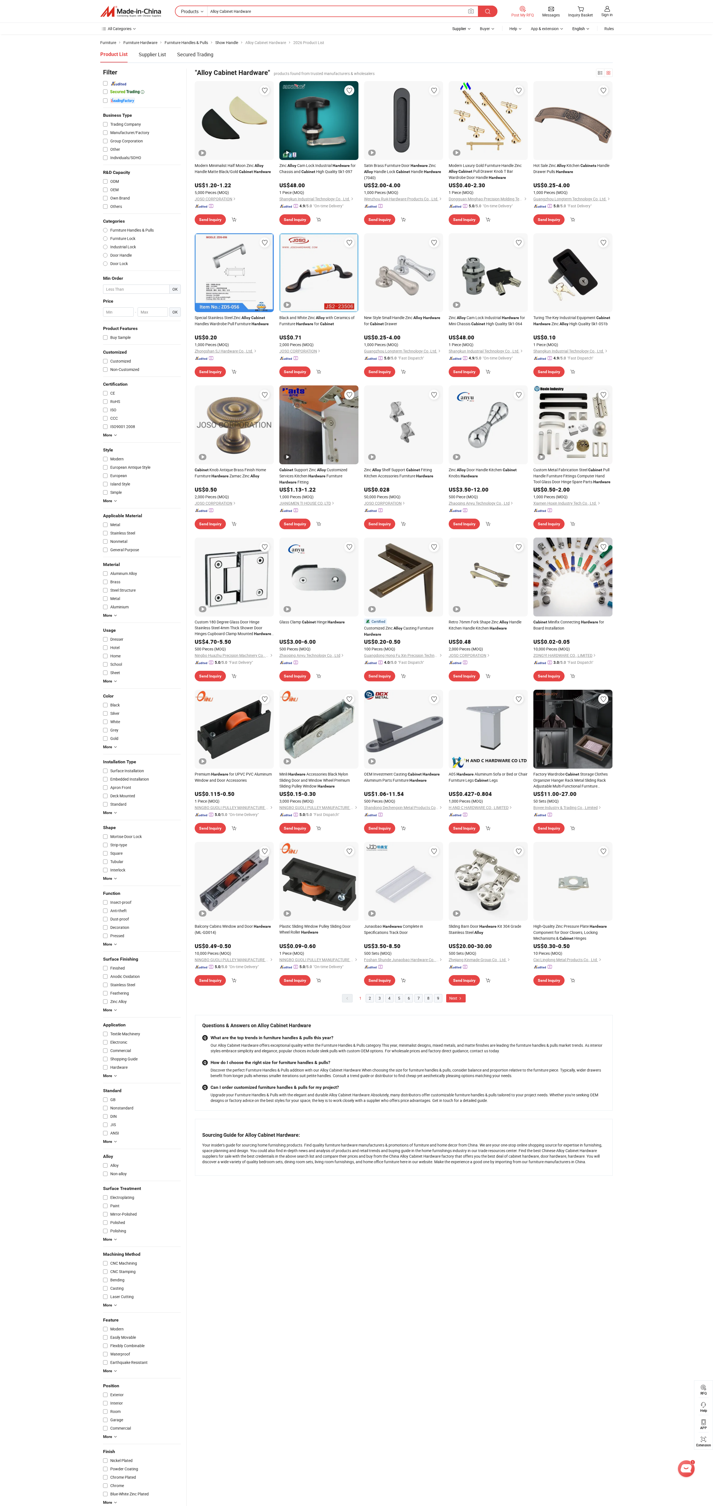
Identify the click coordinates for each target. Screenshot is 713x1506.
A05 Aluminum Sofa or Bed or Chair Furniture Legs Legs (488, 777)
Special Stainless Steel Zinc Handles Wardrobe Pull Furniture (232, 320)
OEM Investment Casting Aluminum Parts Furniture (402, 777)
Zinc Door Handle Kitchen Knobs (483, 472)
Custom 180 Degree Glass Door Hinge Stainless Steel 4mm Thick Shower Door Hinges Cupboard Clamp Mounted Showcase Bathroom (233, 628)
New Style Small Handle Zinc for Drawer (402, 320)
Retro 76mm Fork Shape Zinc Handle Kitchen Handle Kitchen (485, 625)
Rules (609, 28)
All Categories (119, 28)
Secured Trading (195, 54)
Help (513, 28)
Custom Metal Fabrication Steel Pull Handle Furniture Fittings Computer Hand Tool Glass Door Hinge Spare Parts (572, 475)
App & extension (545, 28)
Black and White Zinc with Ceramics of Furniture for (317, 320)
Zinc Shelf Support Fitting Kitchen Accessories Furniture (398, 472)
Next (453, 998)
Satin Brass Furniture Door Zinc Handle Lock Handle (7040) (402, 171)
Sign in (607, 14)
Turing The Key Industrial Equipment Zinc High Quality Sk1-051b (571, 320)
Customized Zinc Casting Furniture (398, 631)
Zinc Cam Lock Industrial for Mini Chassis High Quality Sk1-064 (487, 320)
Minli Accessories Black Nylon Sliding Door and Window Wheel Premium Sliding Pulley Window (314, 780)
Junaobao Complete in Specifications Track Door (393, 929)
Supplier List (152, 54)
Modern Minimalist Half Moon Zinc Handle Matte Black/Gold (233, 168)
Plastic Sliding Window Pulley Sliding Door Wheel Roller (315, 929)
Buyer (485, 28)
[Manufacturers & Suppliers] (130, 11)
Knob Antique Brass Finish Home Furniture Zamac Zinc (230, 472)
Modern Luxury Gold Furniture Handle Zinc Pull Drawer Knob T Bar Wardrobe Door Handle (485, 171)
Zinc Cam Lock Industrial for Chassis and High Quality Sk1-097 (317, 168)
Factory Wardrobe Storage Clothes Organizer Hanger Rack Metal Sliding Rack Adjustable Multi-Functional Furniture (570, 780)
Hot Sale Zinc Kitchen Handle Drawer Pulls (571, 168)
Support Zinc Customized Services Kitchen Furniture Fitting (313, 476)
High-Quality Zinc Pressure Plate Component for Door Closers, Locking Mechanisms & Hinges (570, 932)
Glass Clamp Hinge (312, 622)
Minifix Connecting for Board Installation (568, 625)
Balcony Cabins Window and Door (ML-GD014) (233, 929)
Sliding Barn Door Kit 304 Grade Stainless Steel (485, 929)
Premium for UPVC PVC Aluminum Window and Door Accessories (233, 777)
